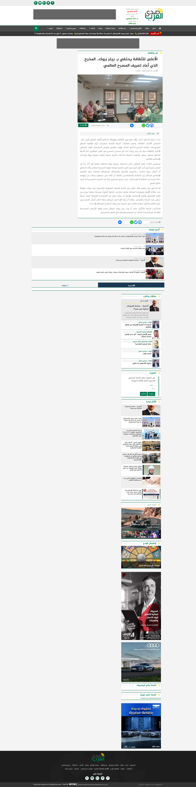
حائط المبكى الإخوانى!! (143, 344)
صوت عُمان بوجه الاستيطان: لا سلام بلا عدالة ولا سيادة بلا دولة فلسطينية (128, 33)
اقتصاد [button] (92, 28)
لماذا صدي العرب (148, 784)
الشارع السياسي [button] (136, 28)
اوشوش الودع (114, 768)
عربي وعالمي (66, 765)
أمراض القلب (147, 354)
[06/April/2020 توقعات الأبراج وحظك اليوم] (141, 557)
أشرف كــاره (144, 301)
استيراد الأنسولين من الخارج (142, 363)
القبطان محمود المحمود (144, 332)
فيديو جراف (68, 768)
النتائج (143, 393)
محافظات (82, 28)
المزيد (50, 28)
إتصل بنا (141, 784)
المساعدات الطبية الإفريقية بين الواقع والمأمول (138, 326)
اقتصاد (81, 765)
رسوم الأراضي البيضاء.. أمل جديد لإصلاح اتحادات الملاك (138, 335)
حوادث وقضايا (110, 28)
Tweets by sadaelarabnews (150, 698)
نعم (151, 386)
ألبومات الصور (152, 505)
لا (152, 389)
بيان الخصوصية (158, 784)
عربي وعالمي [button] (71, 28)
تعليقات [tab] (64, 285)
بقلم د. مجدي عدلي (145, 322)
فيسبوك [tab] (130, 285)
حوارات (122, 768)
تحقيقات (59, 28)
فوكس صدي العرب (86, 768)
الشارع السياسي (113, 765)
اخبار (154, 28)
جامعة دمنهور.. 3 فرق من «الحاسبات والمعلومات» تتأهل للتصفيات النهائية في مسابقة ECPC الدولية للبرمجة (53, 33)
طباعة (82, 125)
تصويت (151, 393)
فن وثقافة (122, 28)
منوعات (76, 768)
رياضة (100, 28)
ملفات (147, 28)
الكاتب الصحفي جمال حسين (142, 341)
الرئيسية (132, 765)
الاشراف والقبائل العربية (101, 768)
